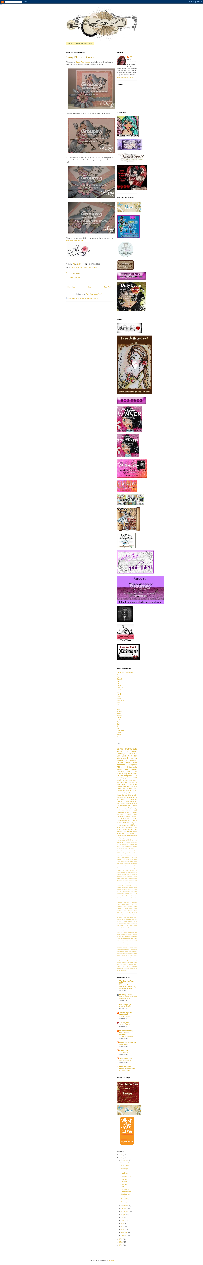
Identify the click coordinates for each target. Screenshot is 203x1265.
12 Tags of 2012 (129, 842)
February (124, 1232)
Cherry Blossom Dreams (126, 1173)
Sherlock (119, 910)
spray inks (126, 957)
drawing (134, 795)
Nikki (118, 720)
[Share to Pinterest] (99, 264)
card (131, 786)
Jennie (119, 698)
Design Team (122, 829)
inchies (122, 940)
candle (128, 928)
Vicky (119, 735)
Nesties (127, 900)
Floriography (120, 893)
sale (136, 788)
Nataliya (119, 717)
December (125, 1160)
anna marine (123, 921)
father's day (127, 863)
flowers (119, 865)
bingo (132, 923)
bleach (127, 925)
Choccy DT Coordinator (125, 673)
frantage (119, 838)
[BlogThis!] (92, 264)
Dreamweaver (126, 891)
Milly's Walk (125, 1199)
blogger (127, 861)
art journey (126, 810)
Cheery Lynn (133, 844)
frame (135, 936)
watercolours (131, 968)
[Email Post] (86, 264)
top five (126, 964)
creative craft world (127, 763)
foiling (132, 936)
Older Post (107, 287)
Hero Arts (122, 898)
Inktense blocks (130, 898)
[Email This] (90, 264)
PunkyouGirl (134, 904)
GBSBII (131, 893)
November (125, 1206)
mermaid (122, 840)
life (136, 870)
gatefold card (125, 865)
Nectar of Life (125, 1166)
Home (70, 43)
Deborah (119, 690)
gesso (130, 865)
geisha (118, 938)
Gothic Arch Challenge (127, 1042)
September (125, 1211)
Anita (118, 677)
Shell (118, 724)
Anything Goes (126, 1176)
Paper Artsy (133, 900)
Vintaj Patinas (132, 915)
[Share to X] (94, 264)
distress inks (122, 769)
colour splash (129, 930)
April (123, 1226)
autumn (119, 836)
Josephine (120, 700)
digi (132, 778)
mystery (119, 949)
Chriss (119, 685)
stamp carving (133, 957)
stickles (119, 786)
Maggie (119, 711)
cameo (135, 773)
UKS (135, 778)
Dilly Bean (128, 773)
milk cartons (122, 874)
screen (135, 876)
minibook (125, 947)
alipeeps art (133, 782)
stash (135, 814)
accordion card (130, 919)
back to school (126, 923)
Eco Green (134, 891)
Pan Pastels (127, 831)
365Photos (133, 825)
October (124, 1208)
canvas (124, 836)
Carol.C (119, 679)
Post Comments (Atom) (94, 294)
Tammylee (120, 730)
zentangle (123, 970)
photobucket (126, 953)
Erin (118, 692)
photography (133, 953)
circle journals (132, 820)
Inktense (131, 829)
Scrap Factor (133, 908)
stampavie (125, 880)
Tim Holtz (120, 776)
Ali (131, 57)
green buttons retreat (127, 868)
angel (118, 921)
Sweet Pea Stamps (83, 62)
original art (129, 840)
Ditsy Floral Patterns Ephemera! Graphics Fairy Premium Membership (127, 986)
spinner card (120, 957)
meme (132, 945)
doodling (119, 823)
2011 (121, 1242)
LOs (129, 793)
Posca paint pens (123, 904)
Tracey (119, 733)
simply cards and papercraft (128, 878)
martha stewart (125, 872)
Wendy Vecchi (129, 859)
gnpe (118, 940)
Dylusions (127, 778)
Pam (118, 722)
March (123, 1229)
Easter (130, 846)
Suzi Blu (134, 912)
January (124, 1235)
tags (125, 793)
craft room (120, 863)
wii (136, 968)
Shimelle (135, 855)
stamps (128, 814)
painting (128, 808)
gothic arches (127, 838)
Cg (118, 683)
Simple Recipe (127, 910)
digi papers (124, 934)
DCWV (118, 846)
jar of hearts (133, 940)
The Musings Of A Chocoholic (125, 1014)
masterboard (134, 872)
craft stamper (121, 803)
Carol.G (119, 681)
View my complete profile (125, 77)
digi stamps (127, 788)
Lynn (118, 709)
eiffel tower (130, 934)
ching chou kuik (129, 776)
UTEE (123, 859)
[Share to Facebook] (97, 264)
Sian (118, 726)
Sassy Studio (132, 906)
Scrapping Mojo (125, 1005)
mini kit (129, 874)
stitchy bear (122, 758)
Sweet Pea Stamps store (74, 240)
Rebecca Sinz (121, 906)
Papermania (134, 902)
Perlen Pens (121, 808)
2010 (121, 1245)
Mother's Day (125, 818)
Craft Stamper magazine (125, 1195)
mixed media (133, 947)
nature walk (124, 949)
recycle (119, 955)
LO (126, 782)
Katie (118, 705)
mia (118, 874)
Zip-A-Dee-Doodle (125, 1024)
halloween (120, 814)
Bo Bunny (123, 805)
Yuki (135, 917)
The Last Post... (124, 1052)
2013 (121, 1157)
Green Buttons (129, 848)
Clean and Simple (124, 1185)
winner (118, 970)
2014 (121, 1155)
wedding (123, 883)
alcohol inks (125, 833)
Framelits (126, 893)
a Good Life (123, 1050)
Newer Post (71, 287)
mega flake (126, 945)
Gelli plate (134, 805)
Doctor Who (124, 846)
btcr (124, 928)
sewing (119, 878)
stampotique (121, 784)
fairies (126, 936)
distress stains (126, 795)
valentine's (120, 816)
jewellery (132, 870)
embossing (133, 784)
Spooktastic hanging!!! (126, 1036)
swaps (123, 962)
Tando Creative (122, 915)
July (122, 1217)
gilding (135, 938)
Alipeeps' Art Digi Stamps (84, 43)
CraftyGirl (120, 688)
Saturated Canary (122, 908)
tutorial (131, 964)
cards (73, 267)
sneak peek (125, 955)
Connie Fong (129, 887)
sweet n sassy (129, 962)
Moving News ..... (124, 1044)
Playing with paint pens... (126, 1190)
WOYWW (133, 753)
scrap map (129, 803)
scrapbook (133, 765)
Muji (122, 900)
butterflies (126, 786)
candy (131, 928)
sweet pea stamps (90, 267)
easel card (120, 793)
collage (123, 930)
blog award (133, 925)
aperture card (131, 921)
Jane (118, 696)
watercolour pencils (122, 968)
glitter (118, 868)
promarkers (79, 267)
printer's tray (125, 876)
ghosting (123, 938)
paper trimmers (125, 951)
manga (119, 872)
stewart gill (134, 960)
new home (131, 949)
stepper (131, 880)
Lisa (118, 707)
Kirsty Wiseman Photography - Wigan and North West (127, 1068)
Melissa (119, 715)
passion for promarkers (127, 760)
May (123, 1223)
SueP (119, 728)
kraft (124, 823)
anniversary (133, 833)
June (123, 1220)
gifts (132, 938)
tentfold (122, 964)
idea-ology (126, 870)
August (123, 1214)
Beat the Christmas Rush (127, 827)
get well (135, 865)
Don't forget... (125, 1169)
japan (127, 940)
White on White (126, 1163)
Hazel (119, 694)
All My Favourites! (125, 1007)
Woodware (130, 917)
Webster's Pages (121, 917)
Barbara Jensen (121, 887)
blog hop (134, 801)
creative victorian (131, 812)
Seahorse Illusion (124, 1180)
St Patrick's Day (126, 912)
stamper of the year (123, 960)
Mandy (119, 713)
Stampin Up (132, 758)
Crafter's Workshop (127, 889)
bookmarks (120, 928)
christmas (121, 765)
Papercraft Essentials (123, 902)
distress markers (132, 836)
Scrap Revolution (125, 1058)
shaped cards (121, 797)
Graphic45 (129, 895)
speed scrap (133, 955)
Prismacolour (127, 855)
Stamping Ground (125, 995)
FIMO (128, 805)
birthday (119, 780)
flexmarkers (134, 863)
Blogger (111, 1260)
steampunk (130, 797)
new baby (130, 823)
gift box (128, 938)
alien (136, 919)
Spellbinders (125, 857)
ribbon (131, 876)
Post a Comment (74, 277)
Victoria (119, 737)
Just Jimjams (124, 1023)
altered (122, 861)
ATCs (119, 767)
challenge (121, 753)
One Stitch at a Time (127, 756)
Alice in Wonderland (123, 844)
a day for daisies (131, 791)
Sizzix (118, 857)
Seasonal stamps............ (127, 1016)
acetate (124, 820)
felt (129, 936)
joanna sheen (121, 942)
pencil (131, 951)
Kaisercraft (130, 850)
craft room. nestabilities (127, 932)
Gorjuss (124, 895)
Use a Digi (124, 1202)
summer (119, 962)
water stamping (132, 966)
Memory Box (121, 791)
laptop (130, 942)
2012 (136, 842)
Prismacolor (132, 767)
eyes (123, 936)
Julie (118, 703)
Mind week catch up (125, 1060)
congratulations (133, 861)
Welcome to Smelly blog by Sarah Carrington (126, 1032)
